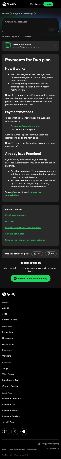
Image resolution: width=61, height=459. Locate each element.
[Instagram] (5, 431)
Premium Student (11, 416)
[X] (14, 431)
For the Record (9, 319)
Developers (8, 338)
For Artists (7, 332)
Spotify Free (8, 422)
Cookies (5, 455)
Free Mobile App (10, 380)
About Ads (14, 455)
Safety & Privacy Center (17, 450)
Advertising (8, 343)
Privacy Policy (32, 450)
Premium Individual (12, 398)
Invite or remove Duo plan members (23, 227)
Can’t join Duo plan (14, 233)
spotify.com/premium (28, 126)
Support (6, 368)
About (5, 307)
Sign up (38, 4)
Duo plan (9, 221)
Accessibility (24, 455)
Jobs (4, 313)
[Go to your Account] (54, 45)
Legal (4, 450)
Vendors (6, 355)
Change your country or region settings (25, 239)
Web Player (8, 374)
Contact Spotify (10, 386)
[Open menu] (57, 4)
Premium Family (10, 410)
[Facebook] (23, 431)
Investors (6, 349)
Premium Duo (9, 404)
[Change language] (31, 4)
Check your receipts (15, 215)
